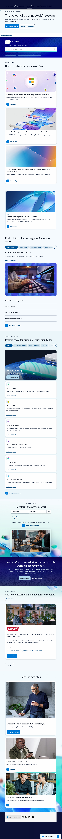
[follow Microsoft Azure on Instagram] (26, 817)
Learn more (29, 7)
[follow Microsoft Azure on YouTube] (33, 817)
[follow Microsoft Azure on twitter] (23, 817)
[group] (31, 631)
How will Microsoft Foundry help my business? (29, 54)
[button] (31, 35)
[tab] (11, 247)
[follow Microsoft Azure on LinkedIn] (29, 817)
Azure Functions (39, 650)
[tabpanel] (31, 286)
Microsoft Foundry (14, 650)
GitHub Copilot (27, 650)
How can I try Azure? (11, 54)
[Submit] (55, 49)
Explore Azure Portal (14, 817)
